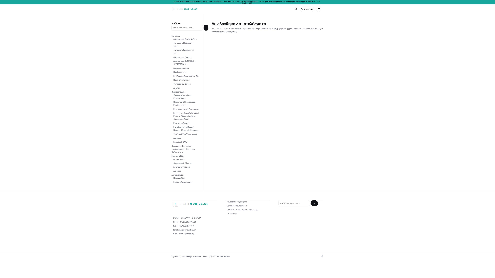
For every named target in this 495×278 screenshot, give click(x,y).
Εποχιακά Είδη (177, 156)
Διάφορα (177, 138)
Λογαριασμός (177, 175)
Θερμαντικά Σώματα (182, 163)
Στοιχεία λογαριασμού (182, 182)
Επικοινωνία (232, 214)
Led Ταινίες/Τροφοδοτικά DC (186, 76)
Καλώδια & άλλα (180, 142)
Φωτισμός (175, 36)
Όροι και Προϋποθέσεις (237, 206)
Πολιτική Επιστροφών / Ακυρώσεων (242, 210)
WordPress (225, 256)
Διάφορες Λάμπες (181, 68)
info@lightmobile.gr (187, 230)
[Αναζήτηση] (206, 28)
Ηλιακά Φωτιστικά (181, 80)
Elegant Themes (194, 256)
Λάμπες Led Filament (182, 57)
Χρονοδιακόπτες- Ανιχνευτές (186, 109)
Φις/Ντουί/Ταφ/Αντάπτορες (185, 134)
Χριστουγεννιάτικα (181, 167)
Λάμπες (176, 88)
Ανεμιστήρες (178, 159)
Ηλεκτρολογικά (178, 92)
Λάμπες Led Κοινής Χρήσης (185, 39)
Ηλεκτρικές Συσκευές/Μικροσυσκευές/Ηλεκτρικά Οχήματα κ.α (183, 149)
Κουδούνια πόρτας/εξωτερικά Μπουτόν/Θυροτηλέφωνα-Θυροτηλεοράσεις (186, 116)
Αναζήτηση (176, 23)
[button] (295, 9)
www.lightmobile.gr (187, 234)
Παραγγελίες (179, 178)
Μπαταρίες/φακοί (181, 123)
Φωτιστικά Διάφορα (182, 84)
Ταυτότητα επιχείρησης (237, 202)
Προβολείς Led (179, 72)
